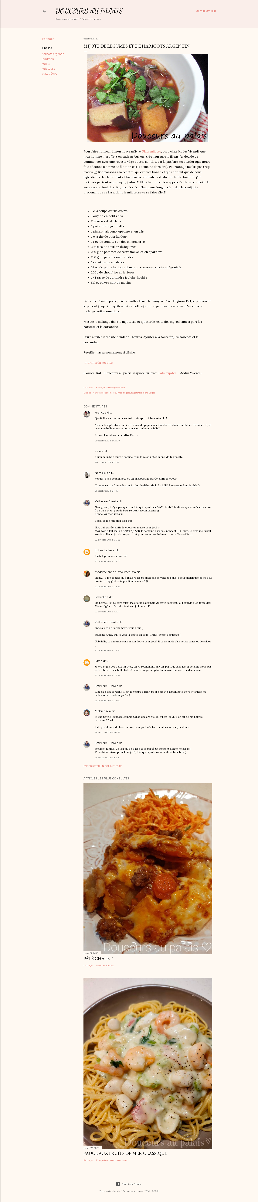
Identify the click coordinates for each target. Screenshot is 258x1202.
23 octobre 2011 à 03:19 (107, 650)
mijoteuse (48, 68)
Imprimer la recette (98, 362)
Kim (97, 661)
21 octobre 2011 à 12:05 (107, 462)
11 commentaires (105, 965)
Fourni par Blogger (132, 1184)
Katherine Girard (105, 501)
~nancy (99, 412)
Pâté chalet (98, 958)
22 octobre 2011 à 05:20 (107, 561)
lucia (98, 451)
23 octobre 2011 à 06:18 (107, 675)
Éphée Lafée (103, 550)
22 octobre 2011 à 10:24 (107, 611)
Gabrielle (100, 597)
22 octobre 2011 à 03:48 (108, 539)
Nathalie (100, 473)
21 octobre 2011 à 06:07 (107, 440)
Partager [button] (48, 39)
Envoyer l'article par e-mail (110, 387)
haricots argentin (53, 54)
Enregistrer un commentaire (102, 766)
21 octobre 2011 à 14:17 (106, 490)
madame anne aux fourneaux (114, 572)
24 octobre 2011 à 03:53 (107, 732)
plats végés (49, 73)
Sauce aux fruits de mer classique (125, 1153)
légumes (48, 59)
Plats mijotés (151, 151)
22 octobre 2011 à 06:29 (107, 586)
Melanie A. (101, 711)
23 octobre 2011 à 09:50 (107, 700)
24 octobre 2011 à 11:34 (107, 757)
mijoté (46, 63)
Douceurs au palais (89, 11)
